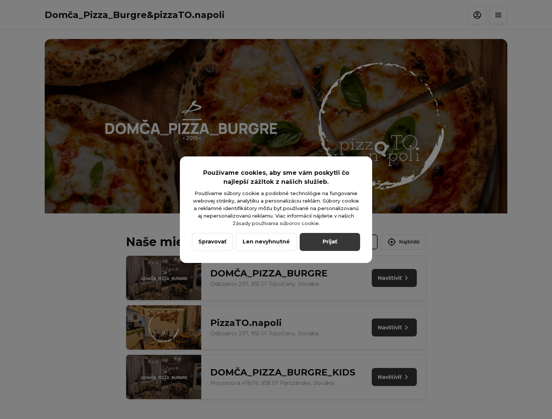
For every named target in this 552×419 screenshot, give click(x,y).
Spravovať (212, 241)
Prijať (330, 241)
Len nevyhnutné (266, 241)
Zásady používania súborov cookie (275, 223)
